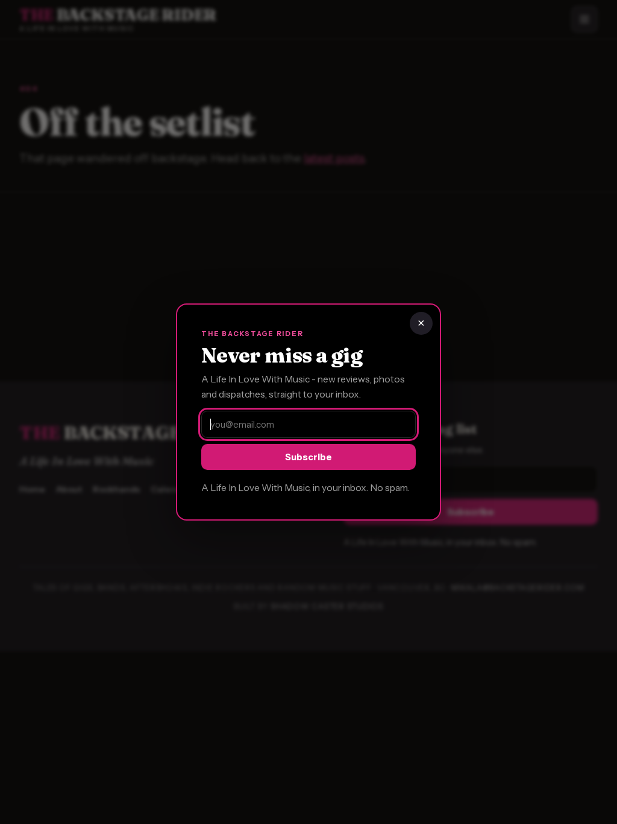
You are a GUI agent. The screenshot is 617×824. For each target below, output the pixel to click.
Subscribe (308, 457)
